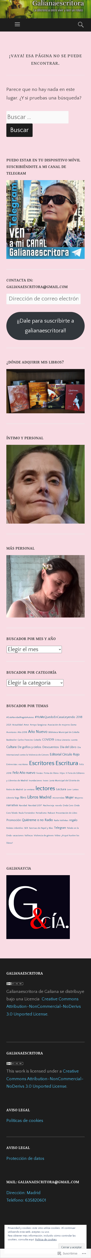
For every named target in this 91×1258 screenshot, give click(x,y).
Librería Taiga (12, 798)
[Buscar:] (37, 117)
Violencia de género (44, 835)
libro (23, 797)
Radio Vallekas (61, 820)
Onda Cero (68, 805)
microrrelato (58, 798)
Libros (32, 797)
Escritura (66, 763)
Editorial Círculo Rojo (65, 754)
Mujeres (79, 798)
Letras (76, 789)
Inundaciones (35, 780)
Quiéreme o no (33, 820)
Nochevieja (48, 805)
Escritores (41, 763)
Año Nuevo (37, 732)
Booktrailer (11, 740)
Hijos (62, 773)
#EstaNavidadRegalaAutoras (20, 717)
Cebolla (37, 740)
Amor (26, 725)
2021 (8, 725)
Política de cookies (46, 1239)
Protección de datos (25, 1158)
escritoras (23, 764)
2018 (79, 717)
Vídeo (57, 835)
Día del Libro (68, 747)
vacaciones (18, 835)
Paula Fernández (27, 813)
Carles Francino (25, 740)
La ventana (29, 789)
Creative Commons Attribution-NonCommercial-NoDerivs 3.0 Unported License (43, 1007)
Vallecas (29, 835)
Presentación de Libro (66, 813)
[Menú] (17, 25)
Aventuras (11, 732)
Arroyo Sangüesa (38, 725)
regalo (73, 820)
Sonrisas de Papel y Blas (41, 828)
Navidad (23, 805)
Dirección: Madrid (23, 1192)
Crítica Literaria (62, 740)
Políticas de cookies (24, 1120)
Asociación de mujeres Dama (62, 725)
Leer (69, 789)
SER (26, 828)
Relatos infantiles (14, 828)
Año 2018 (22, 732)
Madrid (45, 797)
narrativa (12, 805)
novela (58, 805)
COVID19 (48, 739)
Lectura (61, 789)
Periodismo (41, 813)
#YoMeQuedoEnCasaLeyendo (55, 717)
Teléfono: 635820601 (26, 1200)
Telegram (60, 828)
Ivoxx (45, 780)
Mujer (69, 797)
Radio (49, 820)
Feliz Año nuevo (23, 773)
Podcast (51, 813)
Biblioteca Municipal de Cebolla (63, 732)
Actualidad (17, 725)
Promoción (13, 820)
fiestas (39, 773)
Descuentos (50, 747)
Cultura (11, 747)
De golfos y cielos (29, 747)
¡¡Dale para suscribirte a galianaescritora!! (45, 326)
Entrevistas (11, 764)
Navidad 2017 (35, 805)
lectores (45, 788)
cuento (74, 740)
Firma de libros (51, 773)
